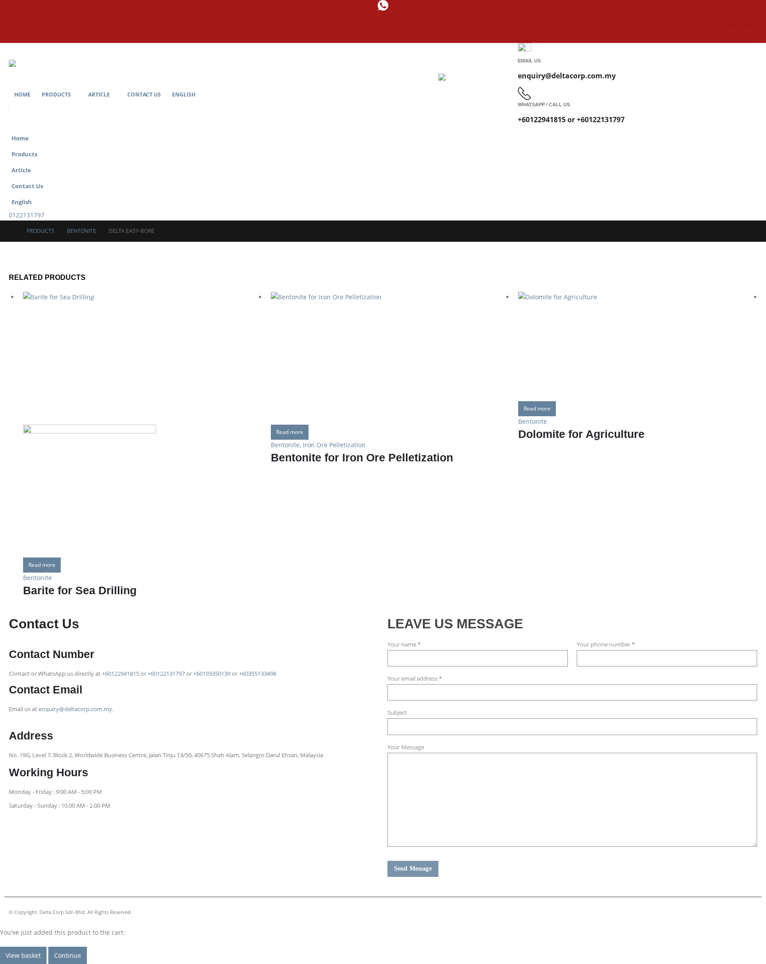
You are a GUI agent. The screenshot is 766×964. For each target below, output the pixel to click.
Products (56, 94)
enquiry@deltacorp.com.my (75, 709)
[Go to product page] (142, 424)
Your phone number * (606, 644)
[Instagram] (747, 18)
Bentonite (37, 577)
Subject (397, 712)
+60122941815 (120, 674)
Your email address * (414, 678)
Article (99, 94)
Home (22, 94)
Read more (41, 565)
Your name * (404, 644)
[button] (748, 167)
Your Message (405, 747)
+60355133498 (257, 674)
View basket (23, 955)
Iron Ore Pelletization (334, 445)
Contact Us (144, 94)
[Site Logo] (22, 73)
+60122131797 (166, 674)
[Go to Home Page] (11, 231)
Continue (67, 955)
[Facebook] (729, 18)
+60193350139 (212, 674)
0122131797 (26, 215)
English (183, 94)
